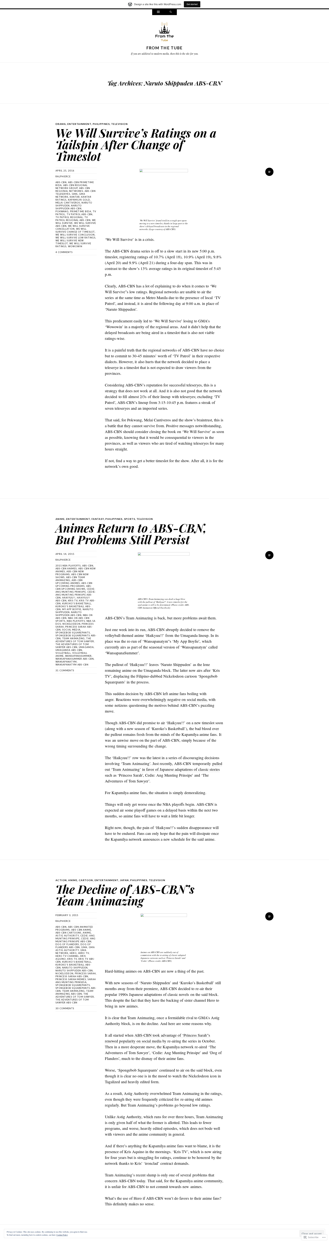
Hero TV (83, 953)
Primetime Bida (80, 211)
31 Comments (65, 670)
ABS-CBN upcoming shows (74, 587)
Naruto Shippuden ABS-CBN (69, 207)
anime (60, 518)
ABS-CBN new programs (70, 573)
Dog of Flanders (67, 944)
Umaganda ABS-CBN (69, 650)
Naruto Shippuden (75, 967)
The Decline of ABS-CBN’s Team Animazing (125, 894)
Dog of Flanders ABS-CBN (73, 946)
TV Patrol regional (69, 217)
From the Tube (164, 47)
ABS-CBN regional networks (73, 189)
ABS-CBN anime (81, 929)
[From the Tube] (164, 32)
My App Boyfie (71, 609)
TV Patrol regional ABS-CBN (73, 218)
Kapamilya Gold (79, 199)
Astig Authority (67, 935)
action (61, 880)
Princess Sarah (85, 973)
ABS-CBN (61, 182)
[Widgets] (158, 12)
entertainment (79, 123)
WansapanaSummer (78, 655)
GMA (75, 194)
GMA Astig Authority (75, 948)
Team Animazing (73, 638)
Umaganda (86, 647)
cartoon (86, 880)
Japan (124, 880)
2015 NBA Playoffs (68, 565)
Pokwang (62, 211)
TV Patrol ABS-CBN (79, 214)
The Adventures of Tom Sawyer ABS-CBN (72, 645)
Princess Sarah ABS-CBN (72, 976)
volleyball (63, 653)
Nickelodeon (71, 623)
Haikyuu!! (69, 597)
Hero (73, 953)
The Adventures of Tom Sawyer (75, 640)
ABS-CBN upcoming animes (69, 581)
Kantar (75, 196)
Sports (129, 518)
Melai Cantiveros (68, 202)
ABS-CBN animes (66, 568)
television (119, 123)
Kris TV (73, 600)
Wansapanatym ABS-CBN (72, 664)
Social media (71, 629)
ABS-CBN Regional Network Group (72, 186)
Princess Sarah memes (71, 979)
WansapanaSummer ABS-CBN (75, 658)
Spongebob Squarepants (73, 632)
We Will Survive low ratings (75, 237)
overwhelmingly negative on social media (173, 699)
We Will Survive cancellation (73, 227)
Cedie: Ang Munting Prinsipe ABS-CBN (75, 594)
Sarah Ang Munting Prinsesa (76, 981)
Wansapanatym (66, 661)
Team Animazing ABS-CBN (75, 992)
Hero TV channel (67, 956)
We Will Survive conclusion (75, 234)
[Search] (170, 12)
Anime (87, 932)
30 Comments (65, 1008)
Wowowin (75, 246)
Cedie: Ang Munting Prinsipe (75, 590)
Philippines (101, 123)
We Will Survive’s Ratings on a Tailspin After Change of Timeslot (136, 144)
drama (61, 123)
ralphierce (63, 176)
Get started (192, 4)
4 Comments (64, 252)
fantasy (98, 518)
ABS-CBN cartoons (68, 932)
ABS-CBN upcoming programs (74, 584)
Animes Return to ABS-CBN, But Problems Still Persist (131, 533)
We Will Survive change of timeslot (75, 230)
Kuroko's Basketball (76, 603)
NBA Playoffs (76, 621)
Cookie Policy (62, 1234)
